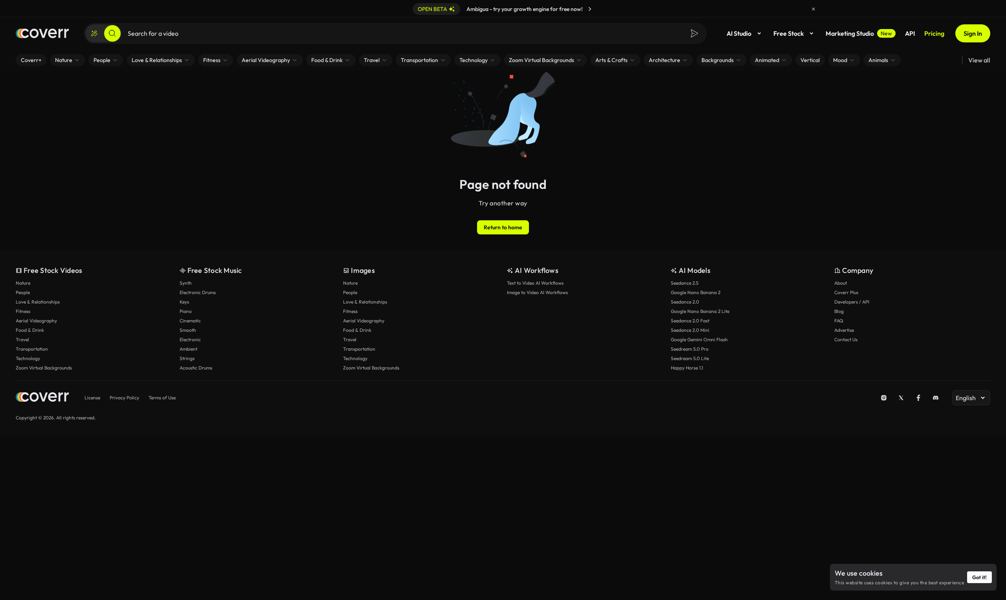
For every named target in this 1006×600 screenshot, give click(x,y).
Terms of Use (162, 398)
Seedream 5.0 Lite (690, 358)
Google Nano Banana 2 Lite (700, 311)
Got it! (979, 577)
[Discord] (936, 398)
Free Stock (788, 33)
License (92, 398)
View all (979, 60)
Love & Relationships (38, 302)
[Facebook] (918, 398)
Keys (184, 302)
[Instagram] (884, 398)
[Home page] (42, 33)
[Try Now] (590, 9)
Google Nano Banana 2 (695, 292)
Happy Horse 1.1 (687, 368)
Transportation (32, 349)
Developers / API (851, 302)
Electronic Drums (198, 292)
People (23, 292)
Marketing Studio (859, 33)
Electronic (190, 339)
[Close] (813, 9)
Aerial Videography (36, 321)
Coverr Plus (846, 292)
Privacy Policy (124, 398)
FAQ (838, 321)
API (910, 33)
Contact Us (845, 339)
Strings (187, 358)
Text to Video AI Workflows (535, 283)
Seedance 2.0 (685, 302)
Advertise (844, 330)
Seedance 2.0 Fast (690, 321)
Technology (28, 358)
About (840, 283)
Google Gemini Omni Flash (699, 339)
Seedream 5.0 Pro (690, 349)
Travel (22, 339)
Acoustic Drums (196, 368)
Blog (839, 311)
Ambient (188, 349)
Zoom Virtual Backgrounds (44, 368)
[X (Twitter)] (901, 398)
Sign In (973, 33)
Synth (186, 283)
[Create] (94, 33)
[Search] (112, 33)
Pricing (934, 33)
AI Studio (739, 33)
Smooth (188, 330)
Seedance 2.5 (684, 283)
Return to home (503, 227)
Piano (186, 311)
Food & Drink (30, 330)
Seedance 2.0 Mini (690, 330)
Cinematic (190, 321)
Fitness (23, 311)
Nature (23, 283)
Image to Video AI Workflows (537, 292)
